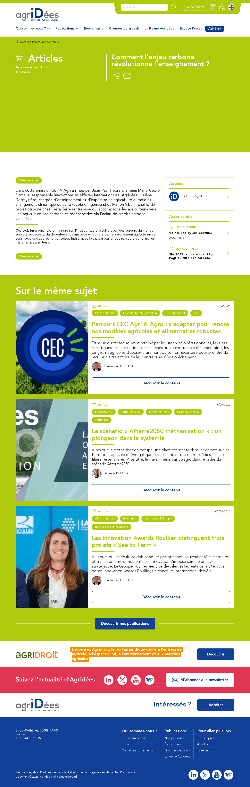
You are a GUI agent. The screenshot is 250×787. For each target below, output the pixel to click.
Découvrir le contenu (161, 383)
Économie (129, 518)
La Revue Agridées (159, 28)
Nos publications (176, 738)
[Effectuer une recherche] (174, 7)
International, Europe (158, 518)
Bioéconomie (103, 411)
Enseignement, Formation (140, 313)
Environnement (175, 313)
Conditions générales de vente (97, 772)
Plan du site (127, 772)
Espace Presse (191, 28)
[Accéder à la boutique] (213, 7)
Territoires (101, 420)
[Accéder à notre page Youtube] (136, 680)
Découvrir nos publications (125, 624)
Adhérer (214, 28)
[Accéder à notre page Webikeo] (149, 680)
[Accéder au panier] (222, 7)
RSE (196, 313)
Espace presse (207, 738)
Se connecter (195, 7)
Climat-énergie (28, 180)
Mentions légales (27, 772)
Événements (93, 28)
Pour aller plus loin (214, 731)
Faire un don (205, 750)
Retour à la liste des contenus (39, 42)
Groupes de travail (124, 28)
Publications (65, 28)
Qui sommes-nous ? (31, 28)
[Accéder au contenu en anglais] (231, 7)
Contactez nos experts (137, 750)
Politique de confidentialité (57, 772)
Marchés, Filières (188, 411)
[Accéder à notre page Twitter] (122, 680)
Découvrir (216, 654)
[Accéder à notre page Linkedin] (108, 680)
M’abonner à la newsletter (204, 680)
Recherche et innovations (111, 527)
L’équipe (127, 744)
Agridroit (203, 744)
